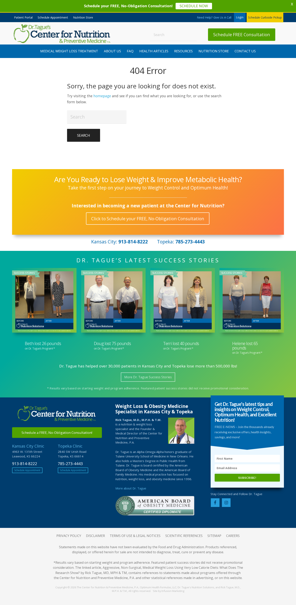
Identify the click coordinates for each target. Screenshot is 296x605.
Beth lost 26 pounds (43, 343)
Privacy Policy (68, 536)
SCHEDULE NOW (194, 5)
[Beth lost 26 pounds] (44, 301)
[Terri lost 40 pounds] (182, 301)
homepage (102, 95)
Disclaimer (95, 536)
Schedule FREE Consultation (241, 34)
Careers (233, 536)
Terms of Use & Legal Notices (135, 536)
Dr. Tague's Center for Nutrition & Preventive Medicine (62, 33)
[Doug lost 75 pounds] (113, 301)
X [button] (292, 4)
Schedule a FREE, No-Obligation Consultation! (57, 432)
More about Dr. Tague (130, 488)
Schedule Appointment (27, 470)
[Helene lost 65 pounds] (251, 301)
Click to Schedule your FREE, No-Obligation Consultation (147, 218)
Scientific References (184, 536)
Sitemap (214, 536)
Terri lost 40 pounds (181, 343)
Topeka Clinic (70, 446)
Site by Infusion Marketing (168, 591)
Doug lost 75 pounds (112, 343)
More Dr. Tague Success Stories (148, 377)
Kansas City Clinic (28, 446)
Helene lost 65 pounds (245, 345)
